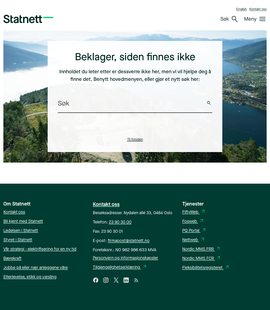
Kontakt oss (258, 9)
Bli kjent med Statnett (23, 221)
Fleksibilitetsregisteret (206, 267)
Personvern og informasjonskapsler (125, 258)
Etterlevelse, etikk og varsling (30, 277)
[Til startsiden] (28, 19)
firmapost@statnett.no (129, 240)
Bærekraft (12, 258)
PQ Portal (194, 230)
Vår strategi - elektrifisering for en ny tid (39, 249)
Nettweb (193, 240)
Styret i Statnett (17, 240)
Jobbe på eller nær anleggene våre (35, 267)
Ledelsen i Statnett (20, 230)
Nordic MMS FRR (201, 249)
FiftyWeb (194, 212)
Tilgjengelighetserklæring (120, 267)
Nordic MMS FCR (201, 258)
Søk (209, 103)
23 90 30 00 (120, 222)
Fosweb (193, 221)
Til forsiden (135, 139)
